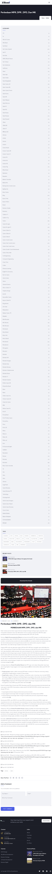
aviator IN (5, 157)
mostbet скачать (7, 379)
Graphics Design (6, 290)
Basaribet (5, 176)
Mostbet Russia (6, 373)
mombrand (5, 329)
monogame (5, 348)
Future (27, 538)
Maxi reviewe (6, 319)
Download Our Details (26, 580)
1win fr (4, 52)
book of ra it (6, 201)
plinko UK (5, 437)
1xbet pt (5, 106)
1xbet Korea (5, 93)
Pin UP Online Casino (7, 418)
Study (33, 541)
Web (17, 544)
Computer (40, 535)
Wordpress (22, 544)
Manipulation (5, 309)
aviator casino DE (7, 150)
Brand (4, 205)
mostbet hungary (7, 360)
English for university (8, 271)
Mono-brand (6, 338)
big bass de (5, 189)
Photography (19, 541)
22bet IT (5, 128)
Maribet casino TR (7, 313)
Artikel (47, 18)
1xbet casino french (7, 90)
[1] (27, 641)
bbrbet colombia (7, 179)
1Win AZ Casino (6, 39)
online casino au (7, 395)
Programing (27, 541)
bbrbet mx (5, 182)
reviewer (5, 462)
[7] (26, 715)
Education (11, 538)
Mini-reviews (6, 325)
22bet (4, 122)
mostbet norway (7, 367)
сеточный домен (7, 519)
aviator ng (5, 166)
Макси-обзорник (7, 516)
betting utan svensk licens (9, 185)
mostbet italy (6, 364)
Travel (12, 544)
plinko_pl (5, 440)
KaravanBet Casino (7, 297)
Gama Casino (6, 278)
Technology (5, 494)
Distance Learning (7, 268)
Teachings (39, 541)
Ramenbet (5, 453)
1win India (5, 55)
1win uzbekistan (6, 65)
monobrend (5, 344)
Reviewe (5, 459)
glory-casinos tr (7, 287)
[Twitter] (39, 871)
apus (11, 535)
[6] (37, 705)
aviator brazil (6, 147)
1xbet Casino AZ (6, 84)
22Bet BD (5, 125)
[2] (12, 662)
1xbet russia (5, 112)
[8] (26, 726)
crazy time (5, 262)
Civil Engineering (6, 255)
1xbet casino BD (6, 87)
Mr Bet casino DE (7, 383)
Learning (41, 538)
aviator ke (5, 160)
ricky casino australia (8, 465)
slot (4, 472)
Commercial (33, 535)
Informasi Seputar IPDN (14, 565)
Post (4, 443)
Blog (4, 195)
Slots (4, 475)
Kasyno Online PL (7, 300)
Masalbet (5, 316)
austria (4, 141)
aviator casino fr (7, 154)
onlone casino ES (7, 399)
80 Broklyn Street (8, 843)
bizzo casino (6, 192)
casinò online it (6, 236)
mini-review (5, 322)
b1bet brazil (5, 170)
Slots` (4, 478)
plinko (4, 430)
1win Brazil (5, 46)
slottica (4, 481)
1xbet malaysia (6, 100)
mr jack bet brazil (7, 386)
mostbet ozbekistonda (8, 370)
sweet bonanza (6, 488)
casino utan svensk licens (9, 243)
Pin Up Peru (5, 421)
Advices (4, 135)
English (18, 538)
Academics (5, 535)
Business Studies (6, 208)
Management (6, 541)
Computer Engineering (8, 259)
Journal (4, 294)
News (4, 392)
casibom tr (5, 214)
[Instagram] (50, 871)
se (3, 468)
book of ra (5, 198)
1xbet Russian (6, 116)
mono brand (5, 332)
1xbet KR (5, 96)
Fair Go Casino (6, 274)
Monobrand (5, 341)
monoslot (5, 351)
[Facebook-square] (43, 871)
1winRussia (5, 68)
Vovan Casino (6, 510)
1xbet (4, 71)
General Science (6, 284)
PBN (4, 405)
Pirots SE (5, 427)
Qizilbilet (5, 449)
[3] (29, 666)
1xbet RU (5, 109)
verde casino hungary (8, 500)
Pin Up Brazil (5, 414)
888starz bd (5, 131)
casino (4, 220)
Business (27, 535)
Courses (5, 538)
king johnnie (5, 303)
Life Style (5, 306)
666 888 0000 (7, 833)
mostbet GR (5, 357)
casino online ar (6, 233)
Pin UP (4, 411)
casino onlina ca (6, 230)
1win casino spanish (7, 49)
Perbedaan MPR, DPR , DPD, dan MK (17, 571)
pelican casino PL (7, 408)
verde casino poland (7, 503)
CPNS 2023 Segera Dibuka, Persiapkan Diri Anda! (20, 558)
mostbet (5, 354)
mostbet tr (5, 376)
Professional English (7, 446)
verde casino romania (8, 507)
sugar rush (5, 484)
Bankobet (5, 173)
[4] (30, 682)
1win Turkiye (5, 61)
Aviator (4, 144)
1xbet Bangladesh (7, 81)
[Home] (3, 821)
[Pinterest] (46, 871)
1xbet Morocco (6, 103)
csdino (4, 265)
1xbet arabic (6, 77)
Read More (46, 820)
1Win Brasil (5, 42)
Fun (23, 538)
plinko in (4, 433)
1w (3, 36)
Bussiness (5, 211)
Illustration (34, 538)
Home (43, 18)
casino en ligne (6, 224)
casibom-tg (5, 217)
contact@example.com (9, 838)
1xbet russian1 (6, 119)
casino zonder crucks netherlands (11, 249)
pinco (4, 424)
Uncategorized (6, 497)
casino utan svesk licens (8, 246)
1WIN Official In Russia (8, 58)
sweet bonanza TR (7, 491)
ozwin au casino (7, 402)
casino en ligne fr (7, 227)
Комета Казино (6, 513)
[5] (10, 697)
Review (4, 456)
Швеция (4, 523)
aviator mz (5, 163)
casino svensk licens (8, 240)
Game (4, 281)
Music (4, 389)
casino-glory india (7, 252)
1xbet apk (5, 74)
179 (3, 33)
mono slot (5, 335)
